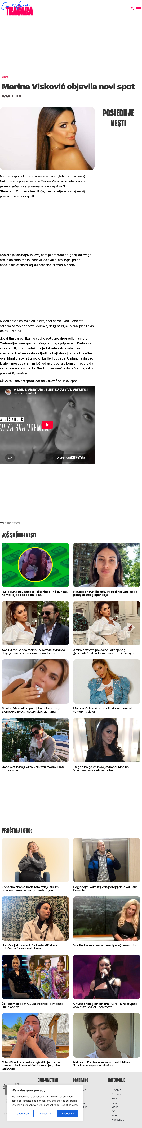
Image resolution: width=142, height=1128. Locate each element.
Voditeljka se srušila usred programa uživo (105, 945)
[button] (132, 8)
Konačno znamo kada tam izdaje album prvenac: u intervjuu (30, 889)
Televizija (81, 1107)
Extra (115, 1098)
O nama (116, 1090)
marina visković (11, 523)
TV (113, 1111)
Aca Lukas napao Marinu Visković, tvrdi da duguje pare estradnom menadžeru (33, 652)
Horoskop (118, 1120)
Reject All (45, 1113)
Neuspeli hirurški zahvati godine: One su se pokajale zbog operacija (105, 593)
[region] (45, 1103)
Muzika (80, 1103)
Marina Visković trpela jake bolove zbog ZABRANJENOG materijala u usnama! (31, 710)
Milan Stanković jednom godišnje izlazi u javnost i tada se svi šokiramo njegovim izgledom (31, 1065)
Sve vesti (117, 1094)
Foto (79, 1098)
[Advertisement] (71, 47)
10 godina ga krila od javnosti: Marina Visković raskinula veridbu (101, 769)
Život (115, 1115)
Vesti (79, 1111)
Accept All (68, 1113)
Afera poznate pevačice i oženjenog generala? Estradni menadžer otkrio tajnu (104, 652)
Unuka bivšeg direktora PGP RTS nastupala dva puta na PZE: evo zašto (105, 1006)
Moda (115, 1107)
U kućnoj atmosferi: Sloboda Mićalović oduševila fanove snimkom (30, 947)
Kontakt (81, 1090)
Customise (23, 1113)
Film (78, 1094)
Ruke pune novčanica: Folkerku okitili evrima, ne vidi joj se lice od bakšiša (35, 593)
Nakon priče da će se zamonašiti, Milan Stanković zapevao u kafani (101, 1064)
